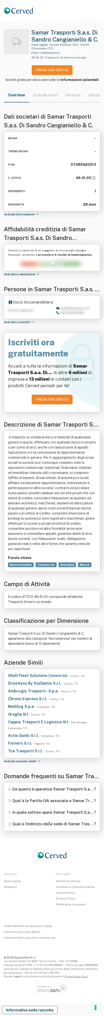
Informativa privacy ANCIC (22, 932)
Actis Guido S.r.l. (24, 735)
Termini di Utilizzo (68, 881)
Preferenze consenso (71, 904)
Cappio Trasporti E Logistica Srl (38, 722)
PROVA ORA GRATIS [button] (52, 70)
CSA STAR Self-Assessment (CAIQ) (28, 926)
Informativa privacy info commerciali (30, 937)
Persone (72, 95)
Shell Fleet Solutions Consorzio (38, 675)
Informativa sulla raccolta (29, 1010)
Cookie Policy (65, 892)
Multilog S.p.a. (22, 706)
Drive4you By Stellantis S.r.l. (35, 683)
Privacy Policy (65, 898)
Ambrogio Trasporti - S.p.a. (33, 691)
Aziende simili (45, 95)
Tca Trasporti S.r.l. (26, 751)
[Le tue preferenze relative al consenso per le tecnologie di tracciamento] (95, 1007)
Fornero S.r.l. (20, 743)
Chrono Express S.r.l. (28, 699)
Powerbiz (10, 887)
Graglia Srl (18, 714)
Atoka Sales (12, 881)
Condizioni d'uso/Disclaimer (75, 887)
